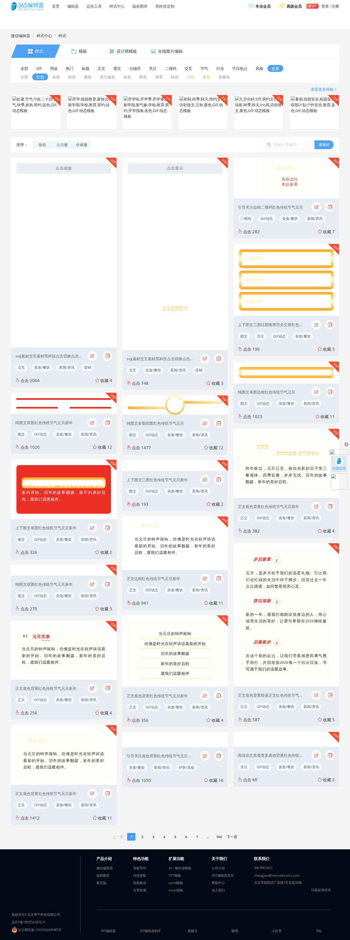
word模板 (176, 882)
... (207, 836)
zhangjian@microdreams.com (277, 875)
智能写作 (139, 868)
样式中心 (117, 6)
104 (219, 836)
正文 (21, 699)
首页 (56, 6)
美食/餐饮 (42, 367)
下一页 (232, 836)
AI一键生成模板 (180, 868)
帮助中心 (218, 882)
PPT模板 (175, 875)
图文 (21, 434)
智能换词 (139, 882)
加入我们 (218, 890)
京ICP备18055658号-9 (28, 922)
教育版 (101, 882)
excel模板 (176, 890)
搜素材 (324, 144)
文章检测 (139, 890)
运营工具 (94, 6)
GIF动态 (40, 434)
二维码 (245, 218)
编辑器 (73, 6)
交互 (21, 367)
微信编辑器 (20, 35)
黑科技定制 (164, 6)
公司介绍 (218, 868)
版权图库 (140, 6)
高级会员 (294, 6)
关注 (260, 336)
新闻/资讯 (67, 367)
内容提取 (139, 875)
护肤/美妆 (186, 767)
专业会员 (263, 6)
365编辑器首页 (223, 875)
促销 (87, 367)
